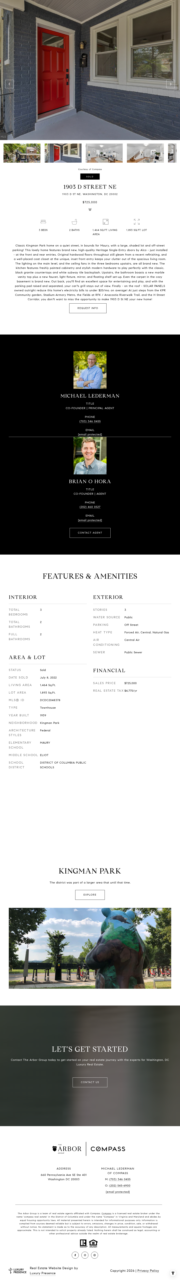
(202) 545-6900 (119, 1185)
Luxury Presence (43, 1273)
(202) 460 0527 (90, 507)
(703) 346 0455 (90, 421)
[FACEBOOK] (75, 1255)
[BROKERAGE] (94, 1255)
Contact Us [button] (90, 1082)
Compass (106, 1213)
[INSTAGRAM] (84, 1255)
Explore (90, 894)
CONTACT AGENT (90, 532)
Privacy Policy (148, 1271)
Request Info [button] (88, 308)
